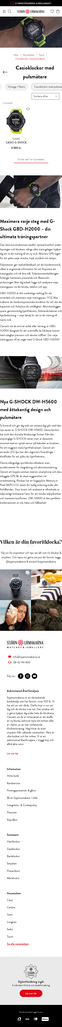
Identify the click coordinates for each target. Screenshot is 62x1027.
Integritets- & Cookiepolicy (22, 805)
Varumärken (28, 55)
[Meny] (4, 11)
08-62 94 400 (21, 662)
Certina (11, 907)
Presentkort (13, 871)
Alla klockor (13, 878)
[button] (45, 96)
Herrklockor (13, 842)
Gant (10, 915)
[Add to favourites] (28, 109)
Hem (16, 55)
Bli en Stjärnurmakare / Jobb (22, 798)
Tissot (10, 937)
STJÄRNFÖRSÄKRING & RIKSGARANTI (33, 3)
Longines (12, 922)
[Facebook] (20, 676)
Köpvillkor (12, 820)
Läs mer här (12, 753)
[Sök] (9, 11)
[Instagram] (27, 676)
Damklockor (13, 849)
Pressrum (12, 812)
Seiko (10, 929)
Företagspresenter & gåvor (21, 790)
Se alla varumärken (18, 944)
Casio (41, 55)
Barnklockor (13, 856)
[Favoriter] (52, 11)
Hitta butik (13, 776)
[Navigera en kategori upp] (5, 72)
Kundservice (13, 783)
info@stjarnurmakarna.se (26, 657)
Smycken (12, 863)
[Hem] (31, 11)
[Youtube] (34, 676)
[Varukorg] (57, 11)
